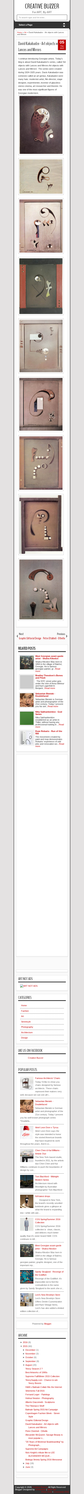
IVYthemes (40, 1489)
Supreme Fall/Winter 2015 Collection (42, 1376)
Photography (27, 1027)
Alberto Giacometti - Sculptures (40, 1402)
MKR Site (51, 1489)
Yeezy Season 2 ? (34, 1369)
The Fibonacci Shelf (34, 1406)
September (30, 1361)
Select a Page (25, 25)
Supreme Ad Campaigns (36, 1449)
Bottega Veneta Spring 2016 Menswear (43, 1459)
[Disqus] (42, 803)
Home (24, 1005)
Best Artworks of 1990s (36, 1372)
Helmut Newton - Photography (39, 1398)
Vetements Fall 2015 (35, 1391)
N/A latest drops (42, 1196)
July (27, 1463)
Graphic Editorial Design (36, 1420)
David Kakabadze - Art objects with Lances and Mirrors (39, 47)
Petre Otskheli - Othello (36, 1431)
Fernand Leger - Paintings (37, 1394)
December (30, 1350)
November (30, 1353)
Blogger (47, 1324)
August (28, 1365)
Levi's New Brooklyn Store (47, 1295)
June (27, 1467)
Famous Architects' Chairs (47, 1078)
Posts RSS (46, 1492)
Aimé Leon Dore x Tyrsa (46, 1127)
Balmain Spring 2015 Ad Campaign (41, 1409)
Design (24, 1038)
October (29, 1357)
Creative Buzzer (42, 6)
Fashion (25, 1011)
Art (22, 1016)
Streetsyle (26, 1022)
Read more (50, 688)
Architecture (27, 1032)
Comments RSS (61, 1492)
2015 (25, 1346)
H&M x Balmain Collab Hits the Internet (43, 1387)
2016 (25, 1342)
